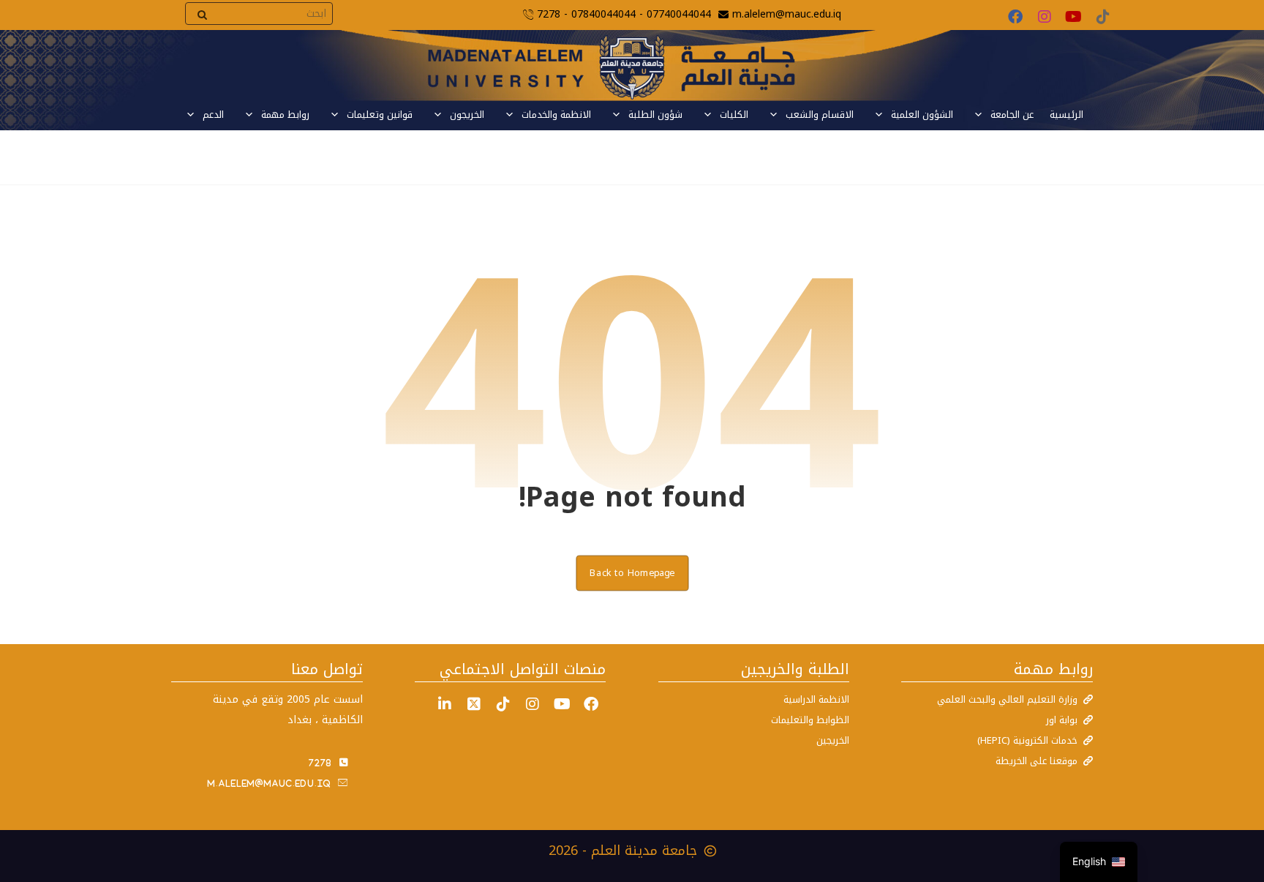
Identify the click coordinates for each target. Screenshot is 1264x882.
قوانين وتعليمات (380, 114)
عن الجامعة (1012, 114)
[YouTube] (1073, 16)
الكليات (734, 114)
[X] (474, 704)
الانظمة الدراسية (816, 699)
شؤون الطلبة (655, 114)
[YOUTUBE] (561, 704)
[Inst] (532, 704)
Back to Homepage (632, 572)
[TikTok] (1103, 16)
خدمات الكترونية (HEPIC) (1027, 740)
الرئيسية (1066, 114)
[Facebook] (1015, 16)
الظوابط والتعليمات (810, 720)
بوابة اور (1061, 720)
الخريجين (832, 740)
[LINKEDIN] (444, 704)
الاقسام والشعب (820, 114)
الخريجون (467, 114)
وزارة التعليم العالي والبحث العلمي (1007, 699)
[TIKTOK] (503, 704)
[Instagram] (1044, 16)
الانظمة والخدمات (556, 114)
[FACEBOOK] (591, 704)
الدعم (213, 114)
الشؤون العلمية (922, 114)
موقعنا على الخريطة (1036, 761)
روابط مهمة (285, 114)
